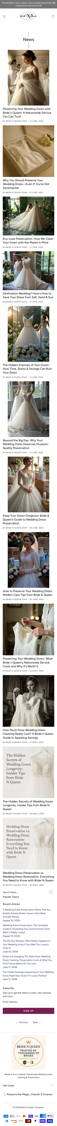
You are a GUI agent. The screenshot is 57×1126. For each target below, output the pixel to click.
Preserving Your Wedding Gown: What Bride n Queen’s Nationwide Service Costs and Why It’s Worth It (28, 662)
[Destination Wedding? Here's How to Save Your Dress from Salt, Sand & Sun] (28, 270)
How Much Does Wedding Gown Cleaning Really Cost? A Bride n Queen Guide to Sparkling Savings (28, 733)
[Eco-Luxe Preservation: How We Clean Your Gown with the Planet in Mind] (28, 216)
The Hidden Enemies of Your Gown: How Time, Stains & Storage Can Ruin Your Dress (27, 368)
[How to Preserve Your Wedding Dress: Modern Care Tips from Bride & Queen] (28, 560)
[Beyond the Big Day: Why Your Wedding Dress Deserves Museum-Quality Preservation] (28, 409)
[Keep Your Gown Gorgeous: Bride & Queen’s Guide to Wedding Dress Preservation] (28, 484)
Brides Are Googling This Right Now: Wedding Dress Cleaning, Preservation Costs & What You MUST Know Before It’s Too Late (27, 960)
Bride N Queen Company (32, 1107)
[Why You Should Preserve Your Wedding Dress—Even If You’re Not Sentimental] (28, 151)
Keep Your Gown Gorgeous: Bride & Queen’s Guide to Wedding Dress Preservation (26, 519)
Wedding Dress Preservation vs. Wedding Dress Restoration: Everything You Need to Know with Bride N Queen (28, 876)
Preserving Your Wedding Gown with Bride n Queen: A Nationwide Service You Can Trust (27, 112)
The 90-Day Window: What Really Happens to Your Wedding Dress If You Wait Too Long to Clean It (26, 944)
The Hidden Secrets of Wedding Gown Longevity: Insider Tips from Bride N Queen (28, 805)
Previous (22, 1022)
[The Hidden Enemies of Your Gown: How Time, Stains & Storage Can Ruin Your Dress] (28, 334)
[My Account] (3, 16)
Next (37, 1022)
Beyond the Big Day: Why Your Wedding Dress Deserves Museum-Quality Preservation (26, 444)
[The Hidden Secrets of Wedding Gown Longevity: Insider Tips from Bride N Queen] (28, 772)
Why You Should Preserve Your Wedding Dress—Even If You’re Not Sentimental (26, 184)
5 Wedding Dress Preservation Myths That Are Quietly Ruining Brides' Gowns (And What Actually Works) (26, 913)
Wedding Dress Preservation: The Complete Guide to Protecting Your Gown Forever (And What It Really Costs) (26, 929)
